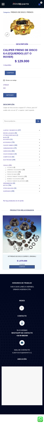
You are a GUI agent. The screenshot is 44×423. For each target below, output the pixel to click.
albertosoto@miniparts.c (21, 353)
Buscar (38, 121)
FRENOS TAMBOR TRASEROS (15, 176)
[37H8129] (22, 26)
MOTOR (5, 185)
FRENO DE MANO (12, 174)
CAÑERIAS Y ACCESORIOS (14, 169)
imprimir (10, 95)
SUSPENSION (7, 191)
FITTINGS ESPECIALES (9, 135)
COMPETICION (7, 157)
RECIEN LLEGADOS (8, 133)
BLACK (5, 137)
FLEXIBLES (10, 167)
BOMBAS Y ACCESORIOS (14, 178)
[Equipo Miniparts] (40, 419)
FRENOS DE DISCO (18, 12)
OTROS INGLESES (8, 188)
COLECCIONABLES (8, 154)
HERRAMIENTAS (7, 183)
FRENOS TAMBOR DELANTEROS (16, 181)
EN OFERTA (6, 139)
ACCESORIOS (7, 142)
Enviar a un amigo (11, 80)
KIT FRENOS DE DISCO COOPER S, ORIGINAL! (22, 256)
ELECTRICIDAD (7, 159)
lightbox (7, 34)
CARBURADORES (8, 148)
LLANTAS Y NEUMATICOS (10, 130)
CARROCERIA (7, 151)
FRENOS (30, 12)
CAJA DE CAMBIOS (8, 145)
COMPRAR (10, 73)
